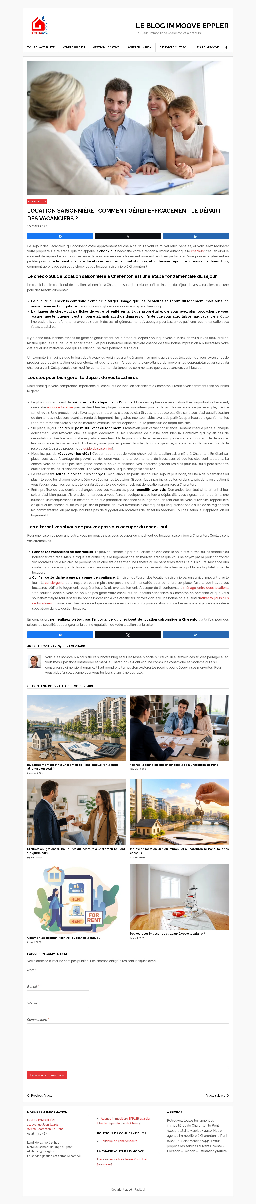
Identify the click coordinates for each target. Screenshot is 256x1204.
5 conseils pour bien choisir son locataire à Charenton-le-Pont (174, 764)
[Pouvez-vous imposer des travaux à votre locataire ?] (179, 928)
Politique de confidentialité (119, 1141)
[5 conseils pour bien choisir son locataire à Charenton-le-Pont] (179, 759)
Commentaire (38, 1020)
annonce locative (60, 407)
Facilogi (140, 1189)
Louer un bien (37, 201)
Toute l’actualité (41, 47)
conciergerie (54, 583)
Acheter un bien (139, 47)
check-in (197, 251)
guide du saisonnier (97, 448)
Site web (33, 1003)
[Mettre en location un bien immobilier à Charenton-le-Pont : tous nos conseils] (179, 844)
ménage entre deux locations (205, 588)
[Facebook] (226, 47)
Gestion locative (106, 47)
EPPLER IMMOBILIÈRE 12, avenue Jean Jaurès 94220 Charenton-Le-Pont (45, 1125)
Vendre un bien (74, 47)
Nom (31, 970)
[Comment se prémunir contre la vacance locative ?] (76, 932)
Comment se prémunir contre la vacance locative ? (63, 937)
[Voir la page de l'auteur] (34, 662)
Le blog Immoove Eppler (182, 26)
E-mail (33, 987)
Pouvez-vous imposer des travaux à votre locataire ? (167, 933)
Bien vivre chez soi (173, 47)
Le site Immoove (207, 47)
